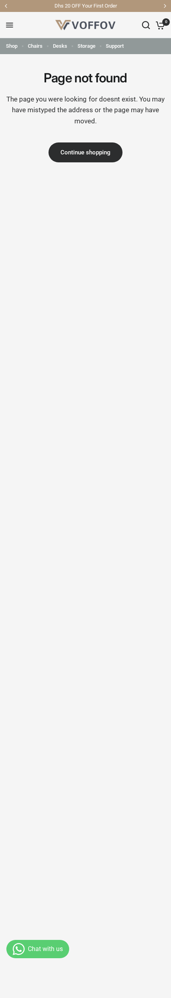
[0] (159, 25)
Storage (86, 46)
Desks (60, 46)
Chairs (35, 46)
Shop (11, 46)
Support (115, 46)
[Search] (146, 25)
